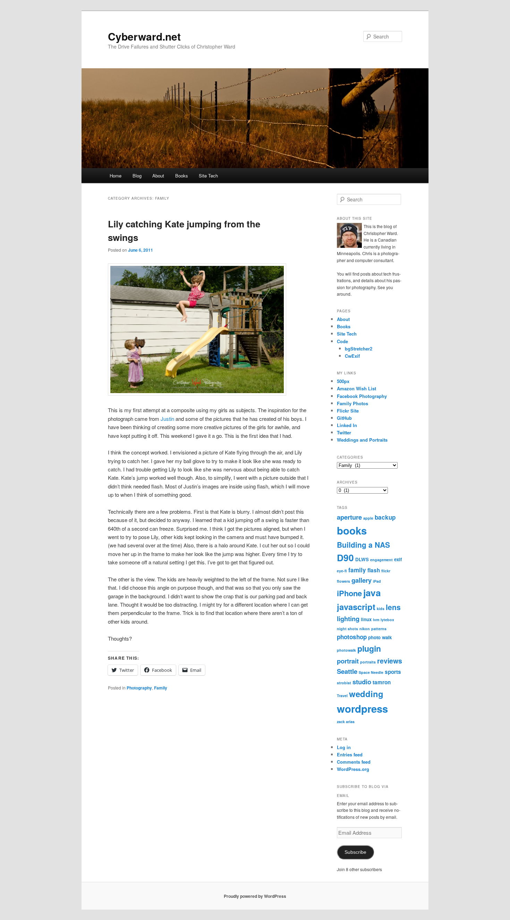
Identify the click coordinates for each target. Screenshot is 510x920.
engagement (381, 559)
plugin (369, 648)
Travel (342, 695)
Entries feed (350, 754)
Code (342, 341)
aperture (349, 517)
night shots (347, 628)
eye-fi (342, 570)
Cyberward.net (144, 36)
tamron (382, 682)
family (357, 570)
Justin (167, 418)
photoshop (352, 637)
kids (380, 608)
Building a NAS (363, 544)
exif (398, 559)
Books (181, 175)
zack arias (346, 721)
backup (385, 517)
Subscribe (355, 852)
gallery (361, 580)
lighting (348, 618)
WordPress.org (353, 769)
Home (115, 175)
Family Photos (352, 403)
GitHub (344, 418)
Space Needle (371, 672)
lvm (376, 619)
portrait (348, 661)
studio (361, 681)
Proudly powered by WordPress (255, 896)
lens (393, 607)
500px (343, 381)
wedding (366, 694)
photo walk (380, 637)
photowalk (346, 650)
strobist (344, 682)
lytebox (387, 619)
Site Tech (208, 175)
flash (373, 570)
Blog (137, 175)
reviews (389, 661)
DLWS (362, 559)
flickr (385, 570)
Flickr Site (348, 410)
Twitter (344, 432)
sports (393, 672)
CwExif (352, 356)
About (158, 175)
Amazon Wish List (356, 388)
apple (368, 518)
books (352, 530)
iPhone (349, 593)
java (372, 592)
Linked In (347, 425)
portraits (368, 662)
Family (160, 688)
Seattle (347, 671)
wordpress (362, 708)
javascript (356, 607)
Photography (139, 688)
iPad (377, 581)
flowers (343, 581)
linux (366, 619)
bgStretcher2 (358, 348)
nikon (364, 628)
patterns (378, 628)
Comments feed (354, 761)
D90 (345, 557)
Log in (344, 747)
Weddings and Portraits (362, 439)
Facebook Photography (362, 396)
